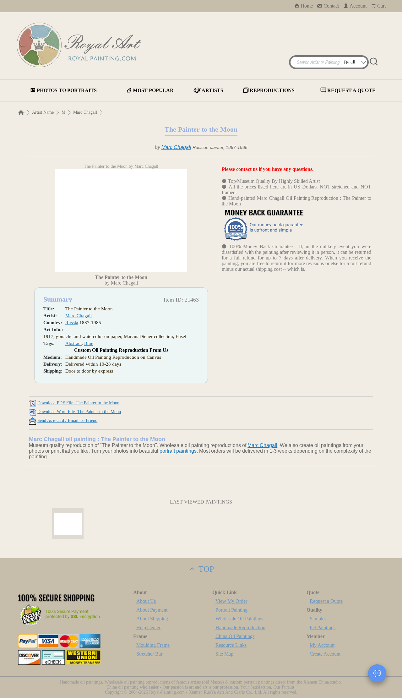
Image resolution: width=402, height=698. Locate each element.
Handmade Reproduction (240, 627)
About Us (146, 601)
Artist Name (43, 112)
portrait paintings (178, 451)
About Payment (151, 610)
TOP (205, 569)
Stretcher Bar (149, 654)
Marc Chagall (85, 112)
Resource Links (231, 645)
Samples (318, 618)
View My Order (231, 601)
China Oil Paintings (234, 636)
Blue (88, 343)
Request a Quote (326, 601)
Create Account (325, 654)
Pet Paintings (322, 627)
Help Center (148, 627)
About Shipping (152, 618)
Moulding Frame (153, 645)
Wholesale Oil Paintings (239, 618)
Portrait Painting (231, 610)
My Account (322, 645)
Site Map (224, 654)
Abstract (73, 343)
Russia (71, 322)
